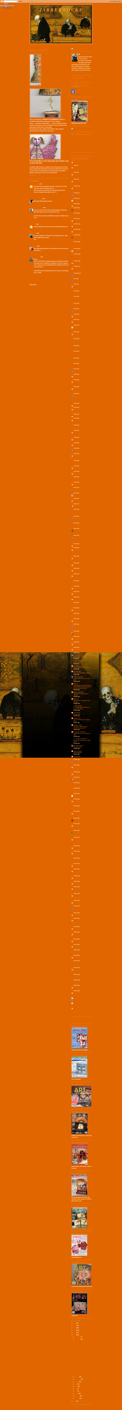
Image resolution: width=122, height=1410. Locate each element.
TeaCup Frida (77, 645)
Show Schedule (77, 916)
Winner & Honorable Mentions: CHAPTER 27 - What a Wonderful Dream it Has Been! (82, 924)
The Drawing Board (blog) (80, 305)
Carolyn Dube (77, 215)
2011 (74, 1330)
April (76, 1391)
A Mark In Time (77, 445)
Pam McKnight (77, 263)
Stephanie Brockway (79, 767)
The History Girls (78, 167)
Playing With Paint (78, 558)
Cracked (75, 164)
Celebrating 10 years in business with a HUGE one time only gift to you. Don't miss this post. (82, 687)
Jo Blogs (75, 610)
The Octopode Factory (79, 644)
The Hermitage (77, 531)
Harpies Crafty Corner (79, 226)
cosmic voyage (77, 849)
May (76, 1388)
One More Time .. (78, 879)
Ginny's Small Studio (79, 1011)
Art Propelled (77, 671)
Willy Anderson (77, 490)
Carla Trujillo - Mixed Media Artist (82, 501)
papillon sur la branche (79, 998)
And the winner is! (78, 763)
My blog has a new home (80, 656)
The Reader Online (78, 256)
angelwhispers (38, 198)
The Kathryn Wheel (78, 237)
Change (75, 822)
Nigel (35, 246)
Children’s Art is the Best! (80, 277)
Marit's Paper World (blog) (80, 210)
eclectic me (76, 546)
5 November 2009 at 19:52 (43, 252)
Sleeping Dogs (77, 747)
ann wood (76, 982)
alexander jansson (78, 745)
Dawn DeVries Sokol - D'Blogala (82, 1003)
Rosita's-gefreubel (78, 692)
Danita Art (76, 599)
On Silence (76, 572)
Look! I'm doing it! (78, 566)
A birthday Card (77, 486)
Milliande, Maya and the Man (81, 970)
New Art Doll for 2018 (79, 502)
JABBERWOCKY (61, 9)
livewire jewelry (77, 751)
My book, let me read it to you (81, 367)
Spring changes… (78, 629)
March (76, 1393)
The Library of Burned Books (81, 904)
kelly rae (75, 683)
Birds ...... (75, 228)
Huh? (74, 1013)
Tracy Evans (76, 316)
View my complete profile (79, 72)
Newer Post (33, 281)
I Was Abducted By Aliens (80, 959)
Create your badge (75, 94)
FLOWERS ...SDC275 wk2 (80, 611)
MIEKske (75, 699)
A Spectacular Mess (78, 957)
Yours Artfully (77, 621)
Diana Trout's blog (78, 360)
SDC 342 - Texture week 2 (80, 385)
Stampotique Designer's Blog (81, 813)
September (78, 1379)
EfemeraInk (76, 639)
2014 (74, 1323)
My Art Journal (77, 376)
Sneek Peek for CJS (78, 446)
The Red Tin (76, 712)
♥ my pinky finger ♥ (78, 571)
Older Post (66, 281)
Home (32, 46)
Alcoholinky (76, 774)
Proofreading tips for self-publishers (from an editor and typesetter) (81, 541)
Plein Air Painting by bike (80, 264)
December (78, 1337)
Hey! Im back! (77, 497)
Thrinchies (76, 318)
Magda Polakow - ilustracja (80, 1008)
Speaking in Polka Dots (79, 217)
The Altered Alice (78, 920)
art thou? (75, 181)
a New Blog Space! (78, 617)
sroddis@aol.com (76, 80)
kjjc (35, 224)
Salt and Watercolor (78, 948)
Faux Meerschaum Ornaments (81, 475)
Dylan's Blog (76, 334)
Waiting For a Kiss (78, 579)
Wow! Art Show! (77, 792)
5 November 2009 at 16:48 (43, 203)
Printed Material (77, 594)
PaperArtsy (76, 188)
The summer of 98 (78, 372)
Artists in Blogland (78, 883)
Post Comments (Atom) (43, 284)
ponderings (76, 341)
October (77, 1377)
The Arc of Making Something (81, 978)
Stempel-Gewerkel (78, 348)
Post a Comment (34, 279)
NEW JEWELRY (77, 752)
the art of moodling (78, 433)
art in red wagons (78, 506)
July (76, 1384)
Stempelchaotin (77, 1000)
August (77, 1381)
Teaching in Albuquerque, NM (81, 590)
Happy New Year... (78, 809)
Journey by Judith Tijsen (80, 202)
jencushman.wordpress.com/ (81, 655)
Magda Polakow (77, 468)
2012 (74, 1327)
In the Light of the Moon (79, 439)
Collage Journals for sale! (80, 301)
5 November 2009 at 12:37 (43, 194)
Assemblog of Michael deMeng (81, 866)
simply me (76, 615)
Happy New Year (77, 307)
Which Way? (76, 222)
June (76, 1386)
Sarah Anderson (38, 207)
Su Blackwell (76, 244)
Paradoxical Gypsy (78, 860)
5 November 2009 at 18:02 (43, 242)
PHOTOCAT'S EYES (78, 371)
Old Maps (76, 989)
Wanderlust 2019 (78, 480)
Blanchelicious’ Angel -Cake (81, 911)
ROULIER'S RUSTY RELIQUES (81, 427)
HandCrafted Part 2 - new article (82, 294)
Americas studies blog (79, 995)
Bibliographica (77, 456)
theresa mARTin (77, 281)
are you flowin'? (77, 833)
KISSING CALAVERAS (80, 1374)
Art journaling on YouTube (80, 469)
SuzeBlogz (76, 525)
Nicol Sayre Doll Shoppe (80, 231)
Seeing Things (77, 605)
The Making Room (78, 666)
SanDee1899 (76, 756)
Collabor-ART (77, 718)
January (77, 1398)
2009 (74, 1335)
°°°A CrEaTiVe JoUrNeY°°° (80, 738)
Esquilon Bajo (77, 491)
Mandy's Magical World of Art (81, 221)
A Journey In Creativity (79, 947)
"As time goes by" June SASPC (82, 758)
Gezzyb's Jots (77, 1006)
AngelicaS (76, 796)
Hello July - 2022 (77, 323)
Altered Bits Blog (78, 677)
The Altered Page (78, 450)
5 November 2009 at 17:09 (43, 229)
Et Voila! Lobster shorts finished (82, 781)
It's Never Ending (78, 649)
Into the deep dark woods (80, 464)
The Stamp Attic (77, 785)
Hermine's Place (77, 311)
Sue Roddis (74, 89)
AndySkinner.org (78, 327)
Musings (75, 977)
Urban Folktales (77, 588)
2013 (74, 1325)
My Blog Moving (77, 867)
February (77, 1395)
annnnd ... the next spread (80, 635)
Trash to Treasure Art (79, 473)
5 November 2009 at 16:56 (43, 220)
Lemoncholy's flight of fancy (81, 405)
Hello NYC (76, 527)
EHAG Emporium (78, 174)
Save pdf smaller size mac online (82, 584)
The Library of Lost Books (80, 903)
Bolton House (77, 389)
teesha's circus (77, 896)
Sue (35, 233)
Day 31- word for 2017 (79, 651)
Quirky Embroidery (78, 282)
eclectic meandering (79, 820)
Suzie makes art (77, 762)
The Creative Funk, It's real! (80, 441)
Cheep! (75, 640)
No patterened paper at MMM (81, 667)
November (78, 1339)
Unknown (36, 184)
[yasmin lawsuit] (81, 1020)
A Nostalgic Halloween (79, 732)
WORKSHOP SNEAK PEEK (81, 1367)
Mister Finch (76, 495)
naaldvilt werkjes (78, 312)
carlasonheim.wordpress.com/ (81, 275)
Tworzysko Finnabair (79, 200)
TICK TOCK (77, 1358)
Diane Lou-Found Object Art (80, 963)
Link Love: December (79, 452)
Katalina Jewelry (78, 725)
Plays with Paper (78, 409)
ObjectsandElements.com (80, 583)
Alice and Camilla (78, 987)
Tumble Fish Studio (78, 565)
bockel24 (75, 162)
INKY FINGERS (77, 322)
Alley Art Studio (77, 941)
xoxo (74, 252)
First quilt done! (77, 775)
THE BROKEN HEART (80, 1365)
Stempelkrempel (77, 633)
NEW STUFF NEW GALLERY (81, 429)
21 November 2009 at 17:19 (43, 275)
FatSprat (75, 779)
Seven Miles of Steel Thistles (81, 268)
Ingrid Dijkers (77, 206)
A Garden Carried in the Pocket (81, 286)
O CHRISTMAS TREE (80, 1352)
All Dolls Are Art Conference (81, 856)
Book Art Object (77, 366)
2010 (74, 1332)
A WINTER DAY (78, 1341)
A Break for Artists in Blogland (81, 885)
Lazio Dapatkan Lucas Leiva (81, 606)
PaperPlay (76, 952)
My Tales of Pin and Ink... (80, 889)
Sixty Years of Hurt (78, 196)
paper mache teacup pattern (81, 983)
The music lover (77, 601)
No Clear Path (77, 953)
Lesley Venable (77, 706)
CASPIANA (76, 929)
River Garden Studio (78, 660)
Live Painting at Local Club (80, 930)
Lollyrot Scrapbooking (79, 251)
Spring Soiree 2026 (78, 233)
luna (74, 871)
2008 (74, 1401)
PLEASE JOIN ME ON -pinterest (82, 937)
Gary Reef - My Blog (78, 511)
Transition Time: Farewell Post (81, 943)
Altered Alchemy (78, 479)
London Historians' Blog (79, 195)
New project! (76, 714)
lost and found (77, 507)
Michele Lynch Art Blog (79, 915)
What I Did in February (79, 378)
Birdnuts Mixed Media (79, 416)
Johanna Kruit (77, 211)
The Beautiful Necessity (79, 826)
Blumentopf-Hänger (78, 349)
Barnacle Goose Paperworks (81, 808)
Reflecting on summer (79, 595)
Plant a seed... (77, 797)
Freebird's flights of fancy (80, 463)
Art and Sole (76, 484)
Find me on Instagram (79, 356)
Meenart (75, 878)
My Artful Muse (77, 420)
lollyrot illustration (78, 993)
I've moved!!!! (77, 862)
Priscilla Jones (77, 396)
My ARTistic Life (77, 790)
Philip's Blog (76, 518)
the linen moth (77, 848)
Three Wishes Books (79, 537)
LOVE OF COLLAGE (78, 801)
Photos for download (79, 362)
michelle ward (77, 293)
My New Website (77, 662)
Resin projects (77, 622)
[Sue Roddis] (73, 92)
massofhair (37, 256)
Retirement (76, 786)
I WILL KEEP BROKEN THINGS (81, 673)
